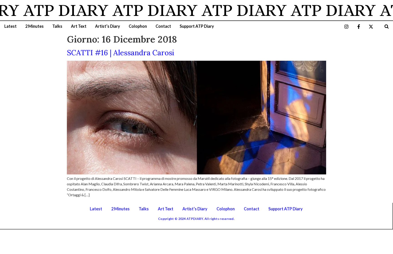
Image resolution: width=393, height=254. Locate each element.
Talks (57, 26)
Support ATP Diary (197, 26)
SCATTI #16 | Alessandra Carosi (120, 52)
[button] (386, 26)
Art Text (78, 26)
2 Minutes (34, 26)
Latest (10, 26)
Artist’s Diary (107, 26)
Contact (163, 26)
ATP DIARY (59, 10)
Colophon (138, 26)
